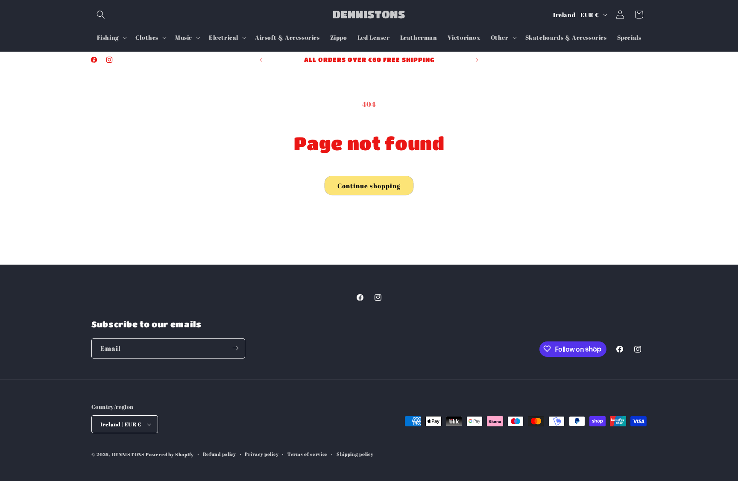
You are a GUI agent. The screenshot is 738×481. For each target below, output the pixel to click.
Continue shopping (369, 185)
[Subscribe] (235, 348)
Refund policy (219, 454)
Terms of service (307, 454)
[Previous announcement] (261, 60)
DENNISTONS (128, 454)
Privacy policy (261, 454)
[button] (100, 14)
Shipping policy (355, 454)
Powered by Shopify (170, 454)
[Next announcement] (477, 60)
